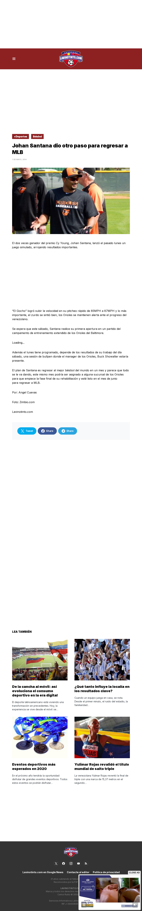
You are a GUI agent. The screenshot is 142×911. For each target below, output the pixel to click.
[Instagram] (71, 863)
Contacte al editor (78, 872)
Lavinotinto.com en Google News (43, 872)
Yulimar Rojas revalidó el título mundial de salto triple (101, 766)
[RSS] (86, 863)
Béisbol (37, 136)
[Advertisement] (71, 24)
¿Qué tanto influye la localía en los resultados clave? (102, 689)
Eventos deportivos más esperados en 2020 (34, 766)
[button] (14, 59)
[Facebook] (63, 863)
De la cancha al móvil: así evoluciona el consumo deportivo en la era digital (35, 691)
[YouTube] (78, 863)
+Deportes (20, 136)
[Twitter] (56, 863)
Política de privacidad (106, 872)
